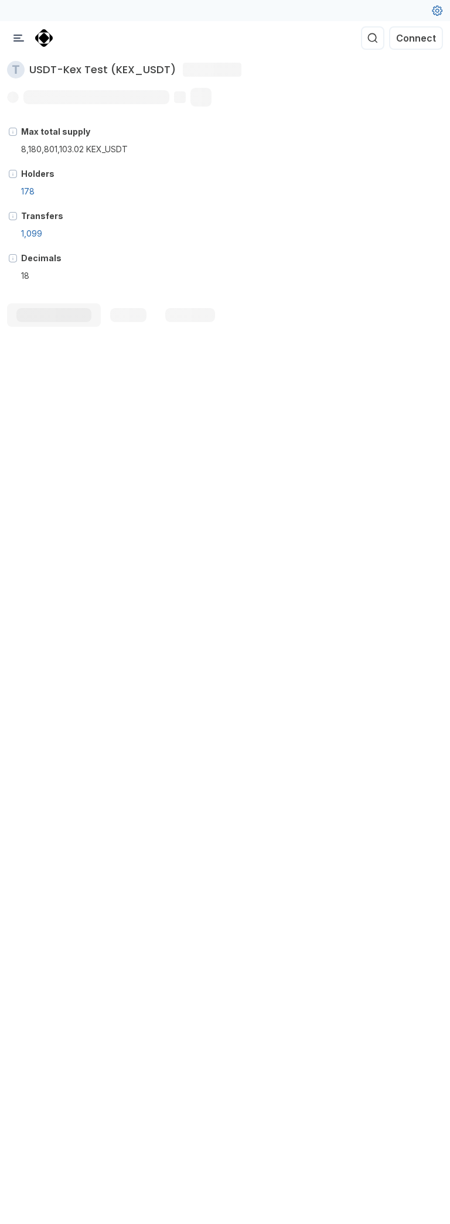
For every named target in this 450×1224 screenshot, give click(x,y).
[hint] (13, 132)
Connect (416, 38)
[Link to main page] (44, 38)
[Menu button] (18, 38)
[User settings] (437, 10)
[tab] (54, 315)
